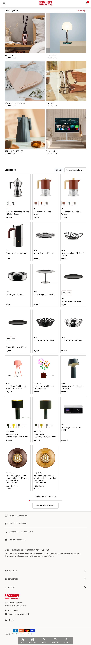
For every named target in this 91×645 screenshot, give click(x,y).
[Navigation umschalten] (4, 3)
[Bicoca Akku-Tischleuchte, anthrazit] (73, 368)
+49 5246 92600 (13, 610)
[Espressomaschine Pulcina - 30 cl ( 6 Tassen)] (17, 187)
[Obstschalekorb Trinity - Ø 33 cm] (73, 235)
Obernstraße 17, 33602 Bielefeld (15, 606)
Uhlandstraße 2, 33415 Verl (13, 603)
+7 (23, 426)
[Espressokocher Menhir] (17, 235)
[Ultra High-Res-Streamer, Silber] (73, 410)
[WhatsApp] (13, 620)
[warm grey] (46, 203)
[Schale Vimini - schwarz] (45, 322)
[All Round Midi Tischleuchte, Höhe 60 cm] (45, 410)
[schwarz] (13, 203)
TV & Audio (52, 151)
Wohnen (9, 55)
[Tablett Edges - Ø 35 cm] (45, 235)
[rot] (8, 203)
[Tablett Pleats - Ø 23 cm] (17, 322)
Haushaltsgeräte (14, 151)
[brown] (36, 203)
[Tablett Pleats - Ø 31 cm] (73, 276)
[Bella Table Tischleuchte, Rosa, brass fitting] (17, 368)
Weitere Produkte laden (45, 505)
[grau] (18, 426)
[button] (75, 169)
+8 (52, 426)
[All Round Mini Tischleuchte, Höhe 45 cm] (17, 410)
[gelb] (13, 426)
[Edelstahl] (69, 292)
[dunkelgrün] (8, 426)
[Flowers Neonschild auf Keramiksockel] (45, 368)
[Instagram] (6, 620)
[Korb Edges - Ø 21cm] (17, 276)
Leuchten (51, 55)
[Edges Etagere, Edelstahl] (45, 276)
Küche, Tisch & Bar (15, 103)
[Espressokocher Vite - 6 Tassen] (45, 187)
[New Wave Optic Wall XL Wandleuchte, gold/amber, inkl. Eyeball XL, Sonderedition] (45, 458)
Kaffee (50, 103)
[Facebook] (9, 620)
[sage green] (41, 203)
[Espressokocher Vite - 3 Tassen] (73, 187)
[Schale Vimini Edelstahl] (73, 322)
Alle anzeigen (81, 11)
